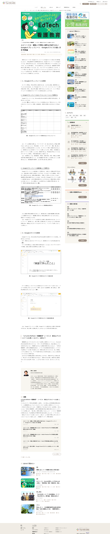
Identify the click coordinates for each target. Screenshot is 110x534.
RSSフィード (46, 533)
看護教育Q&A (66, 7)
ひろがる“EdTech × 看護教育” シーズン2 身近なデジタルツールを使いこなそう (39, 42)
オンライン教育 (37, 54)
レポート (67, 117)
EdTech (44, 54)
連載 (30, 10)
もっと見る (56, 454)
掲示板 (74, 7)
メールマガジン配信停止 (48, 531)
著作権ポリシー (58, 529)
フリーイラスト (35, 529)
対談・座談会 (75, 115)
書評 (72, 117)
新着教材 (72, 122)
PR (75, 117)
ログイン (85, 3)
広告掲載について (59, 531)
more (82, 163)
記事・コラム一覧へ (26, 457)
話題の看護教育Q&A (76, 192)
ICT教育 (30, 54)
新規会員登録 (93, 3)
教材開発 (24, 54)
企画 (67, 115)
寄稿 (70, 115)
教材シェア (58, 7)
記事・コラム (43, 7)
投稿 (84, 115)
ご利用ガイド (98, 1)
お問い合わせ (105, 1)
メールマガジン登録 (103, 3)
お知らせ (51, 7)
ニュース (22, 529)
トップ (36, 7)
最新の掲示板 (73, 204)
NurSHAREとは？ (91, 1)
